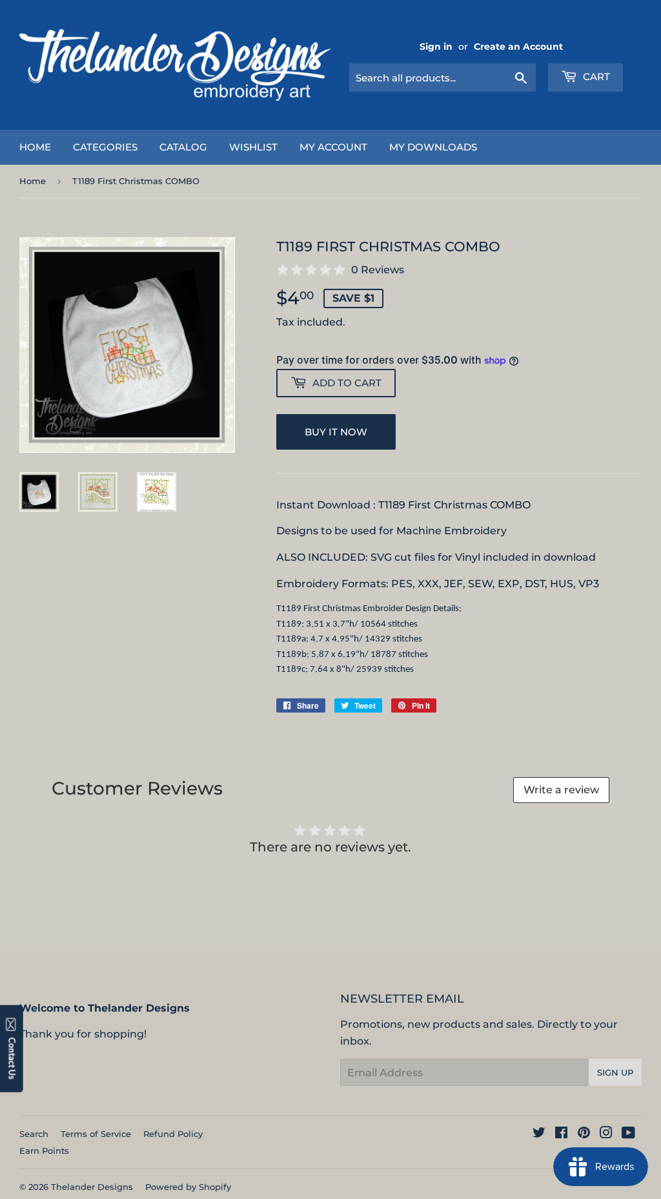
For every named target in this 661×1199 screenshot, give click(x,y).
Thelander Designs (92, 1187)
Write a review (561, 790)
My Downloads (433, 147)
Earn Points (44, 1150)
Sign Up (615, 1072)
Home (35, 147)
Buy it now (336, 432)
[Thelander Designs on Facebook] (561, 1134)
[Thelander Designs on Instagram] (606, 1134)
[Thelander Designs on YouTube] (628, 1134)
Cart (595, 76)
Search (33, 1134)
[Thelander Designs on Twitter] (539, 1134)
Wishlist (253, 147)
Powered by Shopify (188, 1187)
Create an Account (518, 46)
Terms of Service (96, 1134)
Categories (105, 147)
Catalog (183, 147)
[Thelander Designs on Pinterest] (584, 1134)
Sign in (436, 46)
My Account (333, 147)
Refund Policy (173, 1134)
